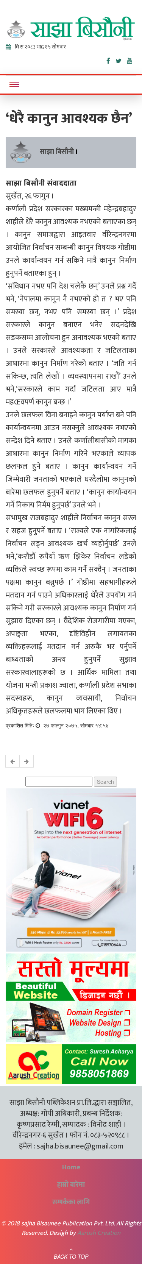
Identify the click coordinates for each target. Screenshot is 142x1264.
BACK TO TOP (71, 1256)
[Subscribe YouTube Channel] (131, 59)
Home (71, 1167)
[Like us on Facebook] (110, 59)
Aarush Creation (98, 1233)
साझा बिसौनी (57, 152)
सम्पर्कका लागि (71, 1202)
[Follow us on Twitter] (121, 59)
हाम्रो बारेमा (71, 1185)
